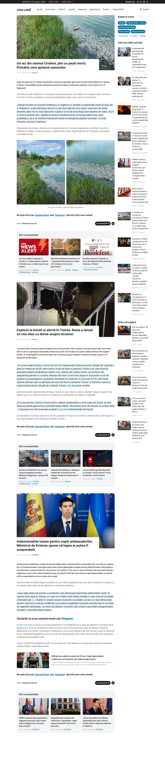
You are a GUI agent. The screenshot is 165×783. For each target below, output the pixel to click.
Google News (42, 215)
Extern (106, 9)
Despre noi (130, 2)
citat (69, 385)
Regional (82, 9)
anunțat (64, 409)
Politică (61, 9)
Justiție (71, 9)
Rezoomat (51, 570)
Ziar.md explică (138, 31)
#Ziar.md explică (127, 322)
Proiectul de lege (24, 625)
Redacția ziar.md (29, 223)
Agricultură (94, 9)
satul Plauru (82, 416)
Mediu (143, 36)
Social (39, 9)
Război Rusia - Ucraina (136, 23)
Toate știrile (117, 9)
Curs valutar (124, 31)
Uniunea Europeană (127, 27)
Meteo (122, 23)
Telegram (67, 618)
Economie (50, 9)
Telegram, (60, 215)
